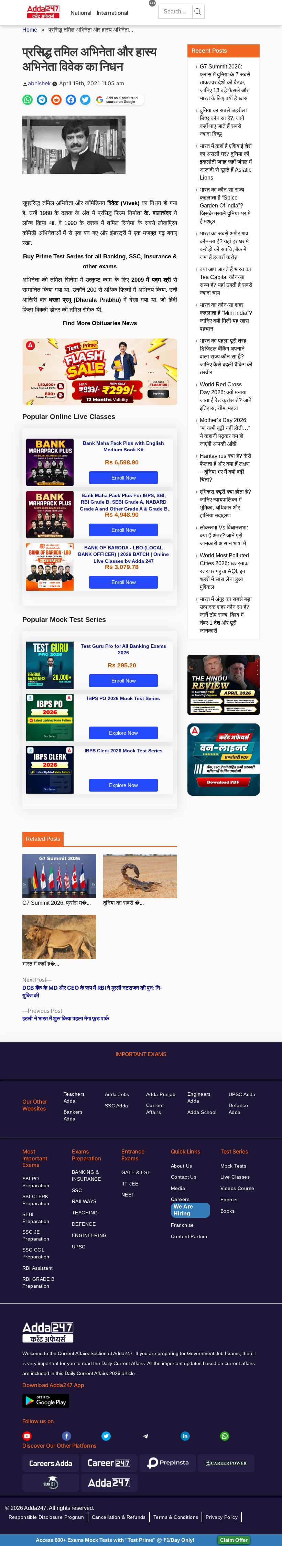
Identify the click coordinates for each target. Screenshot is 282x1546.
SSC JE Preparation (36, 1235)
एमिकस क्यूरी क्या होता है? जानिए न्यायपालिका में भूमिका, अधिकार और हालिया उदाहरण (225, 503)
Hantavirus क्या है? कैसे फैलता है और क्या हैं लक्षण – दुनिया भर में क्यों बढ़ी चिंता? (225, 468)
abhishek (39, 83)
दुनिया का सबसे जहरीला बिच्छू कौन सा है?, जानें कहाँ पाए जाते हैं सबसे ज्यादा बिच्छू (223, 122)
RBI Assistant (37, 1268)
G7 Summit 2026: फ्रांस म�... (56, 903)
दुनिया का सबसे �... (123, 903)
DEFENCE (84, 1224)
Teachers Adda (74, 1097)
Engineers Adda (199, 1097)
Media (178, 1188)
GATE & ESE (136, 1172)
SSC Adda (116, 1105)
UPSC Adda (242, 1094)
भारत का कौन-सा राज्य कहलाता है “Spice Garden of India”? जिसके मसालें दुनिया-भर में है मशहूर (225, 205)
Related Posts (43, 839)
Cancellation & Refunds (119, 1517)
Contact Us (183, 1177)
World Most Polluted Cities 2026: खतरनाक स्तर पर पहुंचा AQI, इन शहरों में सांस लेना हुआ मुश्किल (224, 571)
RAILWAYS (84, 1201)
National (80, 12)
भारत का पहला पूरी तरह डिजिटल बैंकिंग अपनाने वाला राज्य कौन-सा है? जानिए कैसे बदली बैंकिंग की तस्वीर (226, 356)
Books (227, 1211)
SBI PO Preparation (36, 1182)
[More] (152, 4)
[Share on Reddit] (56, 100)
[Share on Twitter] (85, 100)
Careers (182, 1206)
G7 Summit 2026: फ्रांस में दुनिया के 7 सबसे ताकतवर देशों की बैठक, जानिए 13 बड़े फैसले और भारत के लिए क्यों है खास (225, 82)
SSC (77, 1190)
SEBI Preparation (36, 1218)
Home (29, 30)
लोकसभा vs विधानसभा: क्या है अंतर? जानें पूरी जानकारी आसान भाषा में (224, 535)
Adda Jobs (117, 1094)
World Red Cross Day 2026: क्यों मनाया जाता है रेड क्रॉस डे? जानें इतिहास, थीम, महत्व (225, 396)
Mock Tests (233, 1166)
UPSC (79, 1246)
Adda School (202, 1112)
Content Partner (189, 1236)
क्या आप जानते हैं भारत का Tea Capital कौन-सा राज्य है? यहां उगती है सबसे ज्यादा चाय (226, 281)
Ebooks (229, 1199)
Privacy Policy (222, 1517)
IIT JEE (129, 1184)
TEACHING (85, 1212)
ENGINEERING (89, 1235)
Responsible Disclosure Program (46, 1517)
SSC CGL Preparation (36, 1253)
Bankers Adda (73, 1115)
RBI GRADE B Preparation (38, 1282)
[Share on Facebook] (71, 100)
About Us (181, 1166)
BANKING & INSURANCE (86, 1175)
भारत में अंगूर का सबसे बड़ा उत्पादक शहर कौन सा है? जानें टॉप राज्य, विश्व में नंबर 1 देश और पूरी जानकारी (226, 615)
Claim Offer (234, 1540)
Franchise (182, 1225)
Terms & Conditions (175, 1517)
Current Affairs (155, 1109)
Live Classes (235, 1177)
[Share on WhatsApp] (27, 100)
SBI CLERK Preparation (36, 1200)
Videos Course (237, 1188)
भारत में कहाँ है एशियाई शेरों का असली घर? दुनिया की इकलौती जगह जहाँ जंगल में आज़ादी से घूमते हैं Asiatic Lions (226, 162)
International (112, 12)
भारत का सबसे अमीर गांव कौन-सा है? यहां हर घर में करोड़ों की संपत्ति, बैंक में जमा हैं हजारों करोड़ (224, 245)
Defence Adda (238, 1109)
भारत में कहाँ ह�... (40, 964)
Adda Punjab (161, 1094)
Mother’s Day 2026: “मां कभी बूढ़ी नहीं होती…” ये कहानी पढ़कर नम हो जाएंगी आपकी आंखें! (225, 432)
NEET (128, 1195)
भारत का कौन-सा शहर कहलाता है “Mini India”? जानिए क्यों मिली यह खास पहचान (226, 317)
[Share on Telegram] (42, 100)
